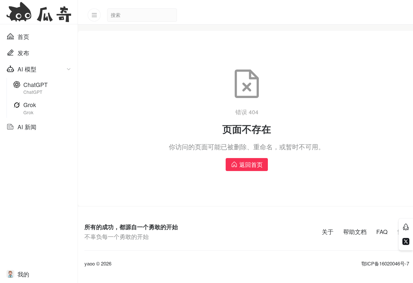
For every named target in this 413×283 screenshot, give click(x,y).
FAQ (382, 232)
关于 (327, 232)
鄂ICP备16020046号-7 (385, 263)
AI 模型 (27, 69)
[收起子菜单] (68, 69)
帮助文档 (355, 232)
